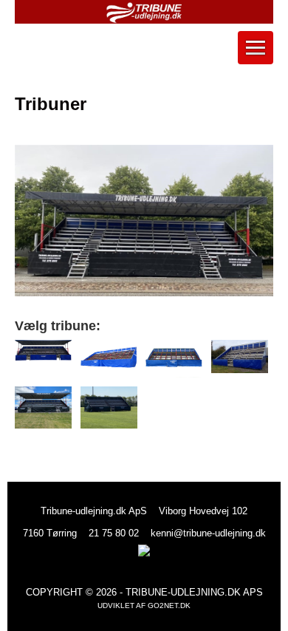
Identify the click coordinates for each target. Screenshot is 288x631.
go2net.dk (169, 605)
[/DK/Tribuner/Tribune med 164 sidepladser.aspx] (239, 356)
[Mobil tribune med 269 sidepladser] (108, 407)
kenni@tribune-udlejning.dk (208, 533)
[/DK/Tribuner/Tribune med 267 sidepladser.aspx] (173, 359)
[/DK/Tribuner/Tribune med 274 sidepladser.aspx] (43, 350)
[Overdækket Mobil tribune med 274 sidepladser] (43, 407)
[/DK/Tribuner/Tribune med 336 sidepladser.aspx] (108, 359)
